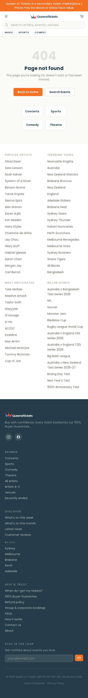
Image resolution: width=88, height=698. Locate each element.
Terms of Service (34, 683)
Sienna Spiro (13, 200)
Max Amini (12, 341)
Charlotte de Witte (18, 233)
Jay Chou (11, 240)
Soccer (52, 307)
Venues (10, 492)
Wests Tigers (56, 259)
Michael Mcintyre (17, 348)
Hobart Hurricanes (60, 227)
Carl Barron (13, 272)
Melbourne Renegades (63, 240)
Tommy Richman (17, 354)
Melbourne (12, 554)
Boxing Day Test (58, 374)
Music (9, 32)
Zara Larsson (14, 168)
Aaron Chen (13, 259)
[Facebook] (18, 437)
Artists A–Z (12, 487)
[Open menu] (6, 16)
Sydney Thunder (59, 220)
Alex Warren (13, 207)
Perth (8, 565)
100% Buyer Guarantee (21, 596)
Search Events (59, 92)
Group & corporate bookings (25, 608)
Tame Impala (14, 194)
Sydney (10, 548)
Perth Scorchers (58, 233)
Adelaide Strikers (59, 200)
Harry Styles (13, 227)
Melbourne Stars (58, 246)
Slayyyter (11, 309)
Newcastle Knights (60, 161)
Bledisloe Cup (56, 320)
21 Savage (12, 315)
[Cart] (82, 16)
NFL (49, 301)
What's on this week (19, 518)
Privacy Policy (55, 683)
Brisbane (11, 560)
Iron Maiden (13, 220)
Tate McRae (13, 289)
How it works (13, 619)
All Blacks (53, 266)
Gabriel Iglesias (15, 253)
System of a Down (18, 181)
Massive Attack (15, 296)
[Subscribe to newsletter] (79, 658)
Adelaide (11, 571)
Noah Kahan (13, 174)
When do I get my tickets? (24, 591)
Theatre (56, 125)
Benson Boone (15, 187)
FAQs (8, 613)
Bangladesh (55, 272)
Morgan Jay (13, 266)
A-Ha (8, 322)
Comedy (40, 32)
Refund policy (14, 602)
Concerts (32, 111)
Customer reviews (18, 535)
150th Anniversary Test (63, 387)
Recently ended (16, 498)
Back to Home (28, 92)
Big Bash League (58, 356)
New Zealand (56, 187)
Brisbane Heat (57, 207)
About (9, 631)
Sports (24, 32)
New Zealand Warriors (62, 174)
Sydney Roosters (59, 253)
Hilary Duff (12, 246)
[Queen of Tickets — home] (44, 16)
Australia (53, 168)
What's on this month (20, 523)
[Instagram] (8, 437)
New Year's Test (58, 380)
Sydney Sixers (57, 213)
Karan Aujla (13, 213)
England (53, 194)
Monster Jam (56, 314)
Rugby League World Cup (65, 327)
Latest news (13, 529)
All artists (11, 481)
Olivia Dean (13, 161)
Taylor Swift (13, 302)
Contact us (13, 625)
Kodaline (11, 335)
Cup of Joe (13, 361)
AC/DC (10, 328)
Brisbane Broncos (59, 181)
